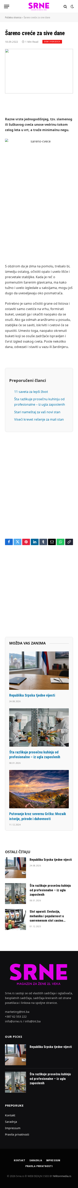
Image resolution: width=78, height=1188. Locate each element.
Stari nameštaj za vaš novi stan (37, 412)
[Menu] (6, 6)
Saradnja (11, 1122)
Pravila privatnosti (17, 1134)
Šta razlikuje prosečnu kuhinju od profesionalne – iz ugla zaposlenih (50, 890)
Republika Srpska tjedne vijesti (32, 695)
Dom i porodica (52, 41)
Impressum (12, 1128)
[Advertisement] (39, 217)
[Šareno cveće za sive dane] (39, 71)
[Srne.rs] (39, 6)
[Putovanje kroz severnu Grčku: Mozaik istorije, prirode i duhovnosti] (39, 789)
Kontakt (10, 1115)
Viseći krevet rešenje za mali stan (39, 419)
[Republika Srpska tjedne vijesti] (39, 670)
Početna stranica (13, 17)
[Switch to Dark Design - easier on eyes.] (72, 6)
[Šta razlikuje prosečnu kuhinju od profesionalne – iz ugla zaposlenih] (39, 727)
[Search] (65, 6)
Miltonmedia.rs (62, 1176)
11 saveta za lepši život (31, 391)
